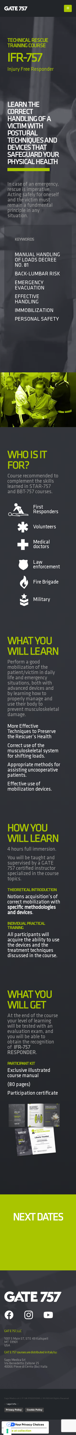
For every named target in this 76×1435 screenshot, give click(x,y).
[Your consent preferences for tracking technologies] (7, 1431)
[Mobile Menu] (68, 8)
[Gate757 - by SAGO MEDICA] (15, 8)
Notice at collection (17, 1430)
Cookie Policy (34, 1409)
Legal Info (11, 1404)
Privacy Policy (14, 1409)
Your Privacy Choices (29, 1424)
